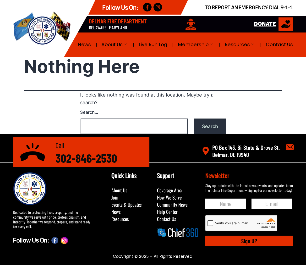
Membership (193, 44)
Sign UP (249, 240)
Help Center (167, 211)
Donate (265, 24)
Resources (237, 44)
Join (114, 197)
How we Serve (169, 197)
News (84, 44)
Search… (89, 112)
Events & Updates (126, 204)
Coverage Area (169, 190)
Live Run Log (153, 44)
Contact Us (279, 44)
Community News (172, 204)
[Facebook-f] (147, 7)
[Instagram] (157, 7)
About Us (112, 44)
